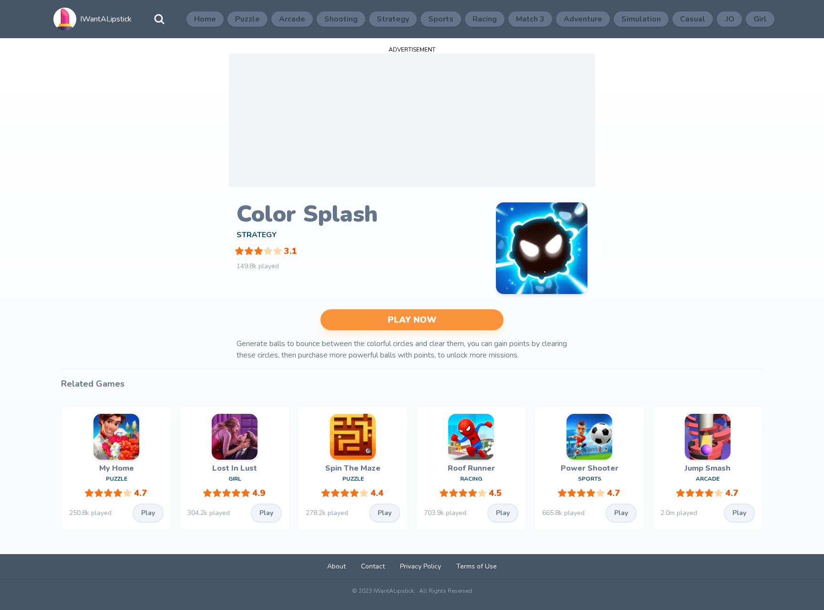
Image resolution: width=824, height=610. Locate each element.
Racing (485, 19)
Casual (692, 19)
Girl (760, 19)
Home (205, 19)
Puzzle (247, 19)
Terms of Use (476, 566)
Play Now (412, 320)
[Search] (159, 19)
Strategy (393, 19)
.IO (729, 19)
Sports (440, 19)
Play (148, 512)
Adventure (583, 19)
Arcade (292, 19)
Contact (373, 566)
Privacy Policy (420, 566)
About (336, 566)
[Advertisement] (412, 120)
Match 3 (530, 19)
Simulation (641, 19)
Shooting (341, 19)
